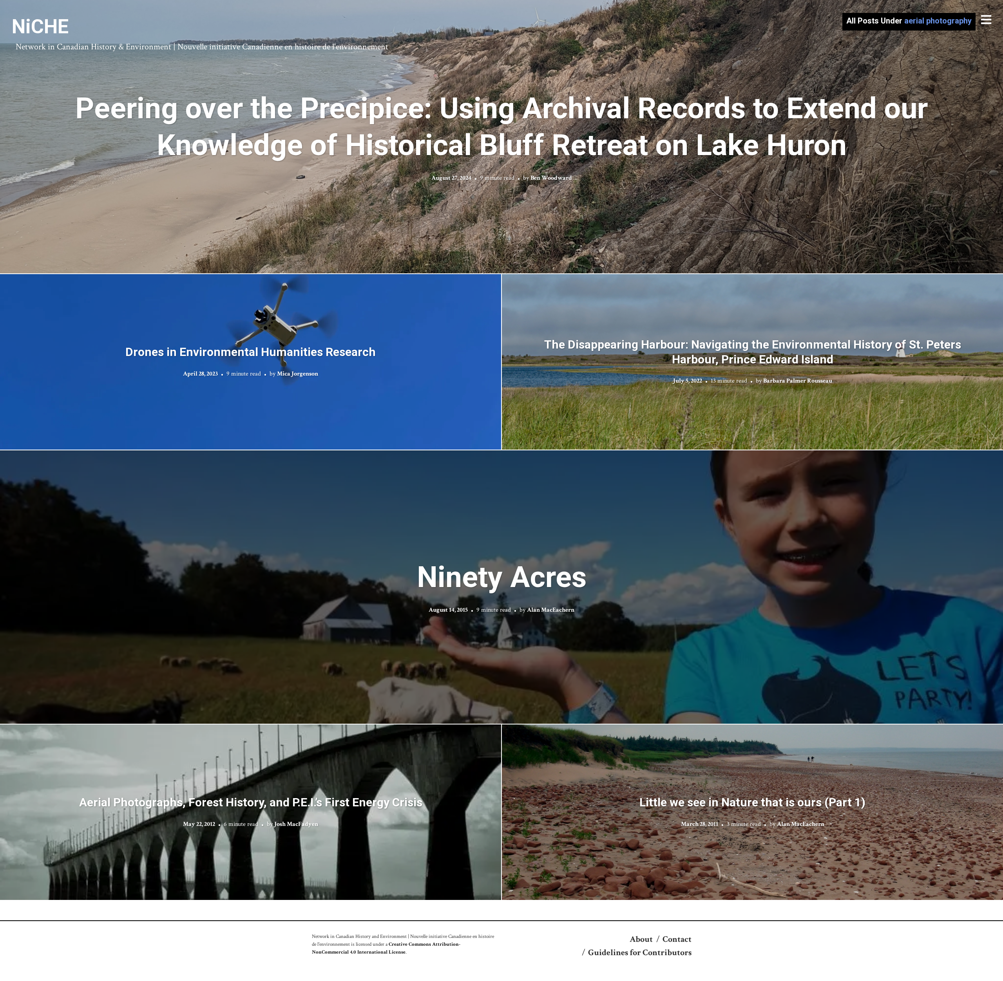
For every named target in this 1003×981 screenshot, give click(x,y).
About (641, 939)
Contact (677, 939)
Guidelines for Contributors (640, 952)
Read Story (501, 137)
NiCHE (40, 26)
